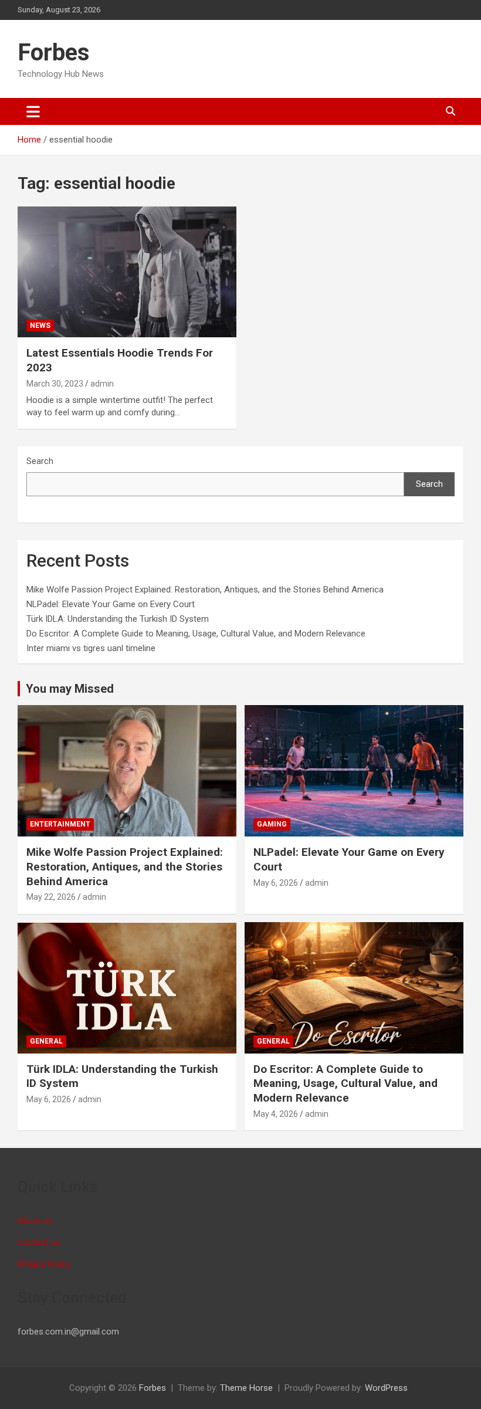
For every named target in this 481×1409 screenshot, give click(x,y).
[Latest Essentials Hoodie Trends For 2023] (127, 272)
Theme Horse (246, 1388)
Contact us (39, 1242)
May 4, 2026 (275, 1114)
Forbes (54, 52)
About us (35, 1220)
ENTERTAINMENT (60, 824)
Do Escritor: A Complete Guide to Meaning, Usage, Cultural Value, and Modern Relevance (195, 633)
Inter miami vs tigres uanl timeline (90, 648)
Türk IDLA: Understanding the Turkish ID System (117, 619)
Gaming (272, 824)
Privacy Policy (44, 1264)
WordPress (386, 1388)
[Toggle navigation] (33, 111)
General (46, 1041)
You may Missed (70, 689)
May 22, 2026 (51, 897)
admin (102, 383)
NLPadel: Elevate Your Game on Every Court (110, 604)
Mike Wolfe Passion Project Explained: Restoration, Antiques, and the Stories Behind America (205, 589)
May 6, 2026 (275, 883)
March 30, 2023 (54, 383)
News (40, 325)
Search (39, 461)
